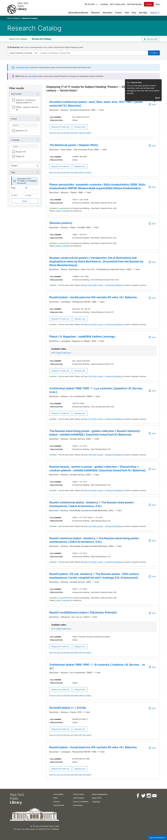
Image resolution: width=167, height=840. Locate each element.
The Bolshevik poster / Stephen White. (74, 145)
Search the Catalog (18, 39)
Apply (24, 201)
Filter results (16, 88)
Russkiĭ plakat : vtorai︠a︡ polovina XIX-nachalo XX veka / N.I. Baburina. (93, 747)
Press (55, 798)
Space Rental (58, 805)
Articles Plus (23, 67)
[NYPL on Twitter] (143, 795)
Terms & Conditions (80, 802)
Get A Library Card (117, 4)
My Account (90, 4)
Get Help (143, 12)
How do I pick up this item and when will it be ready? (70, 133)
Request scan (79, 127)
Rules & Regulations (100, 794)
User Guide (32, 76)
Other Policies (78, 798)
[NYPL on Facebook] (137, 795)
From (13, 188)
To (26, 188)
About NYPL (97, 798)
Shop (158, 4)
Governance (78, 805)
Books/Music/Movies (78, 12)
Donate (149, 4)
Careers (56, 802)
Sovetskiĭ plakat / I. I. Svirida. (68, 707)
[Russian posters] (60, 223)
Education (107, 12)
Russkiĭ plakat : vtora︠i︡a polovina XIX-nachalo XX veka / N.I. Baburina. (93, 297)
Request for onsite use (60, 127)
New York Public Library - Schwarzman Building (103, 285)
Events (118, 12)
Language (96, 802)
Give (134, 12)
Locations (104, 4)
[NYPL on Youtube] (154, 795)
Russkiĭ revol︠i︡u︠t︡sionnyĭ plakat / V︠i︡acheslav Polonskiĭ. (83, 612)
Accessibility (58, 794)
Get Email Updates (134, 4)
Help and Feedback (157, 838)
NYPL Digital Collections (61, 353)
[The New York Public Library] (17, 8)
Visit (127, 12)
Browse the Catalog (41, 39)
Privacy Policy (78, 794)
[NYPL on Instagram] (148, 795)
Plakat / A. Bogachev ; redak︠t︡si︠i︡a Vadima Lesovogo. (82, 336)
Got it (157, 98)
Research (95, 12)
